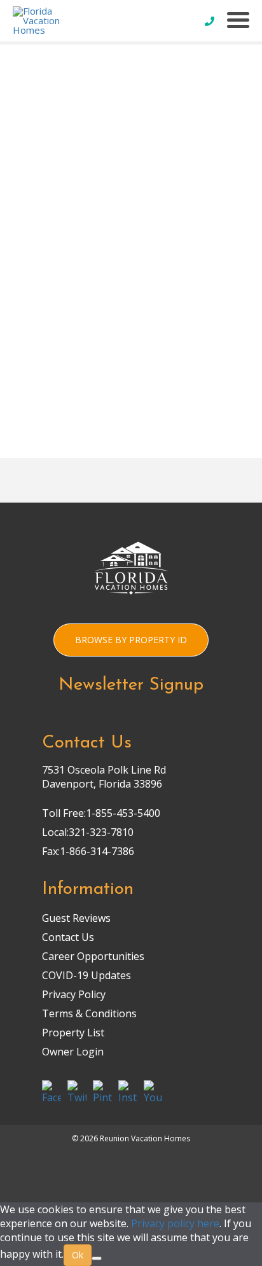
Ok (77, 1255)
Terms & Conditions (89, 1013)
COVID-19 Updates (86, 975)
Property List (73, 1033)
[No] (97, 1258)
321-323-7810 (101, 832)
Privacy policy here (175, 1223)
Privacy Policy (74, 994)
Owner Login (73, 1052)
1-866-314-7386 (97, 851)
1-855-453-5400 (123, 813)
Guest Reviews (76, 918)
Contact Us (68, 937)
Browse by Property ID (131, 640)
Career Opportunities (93, 956)
